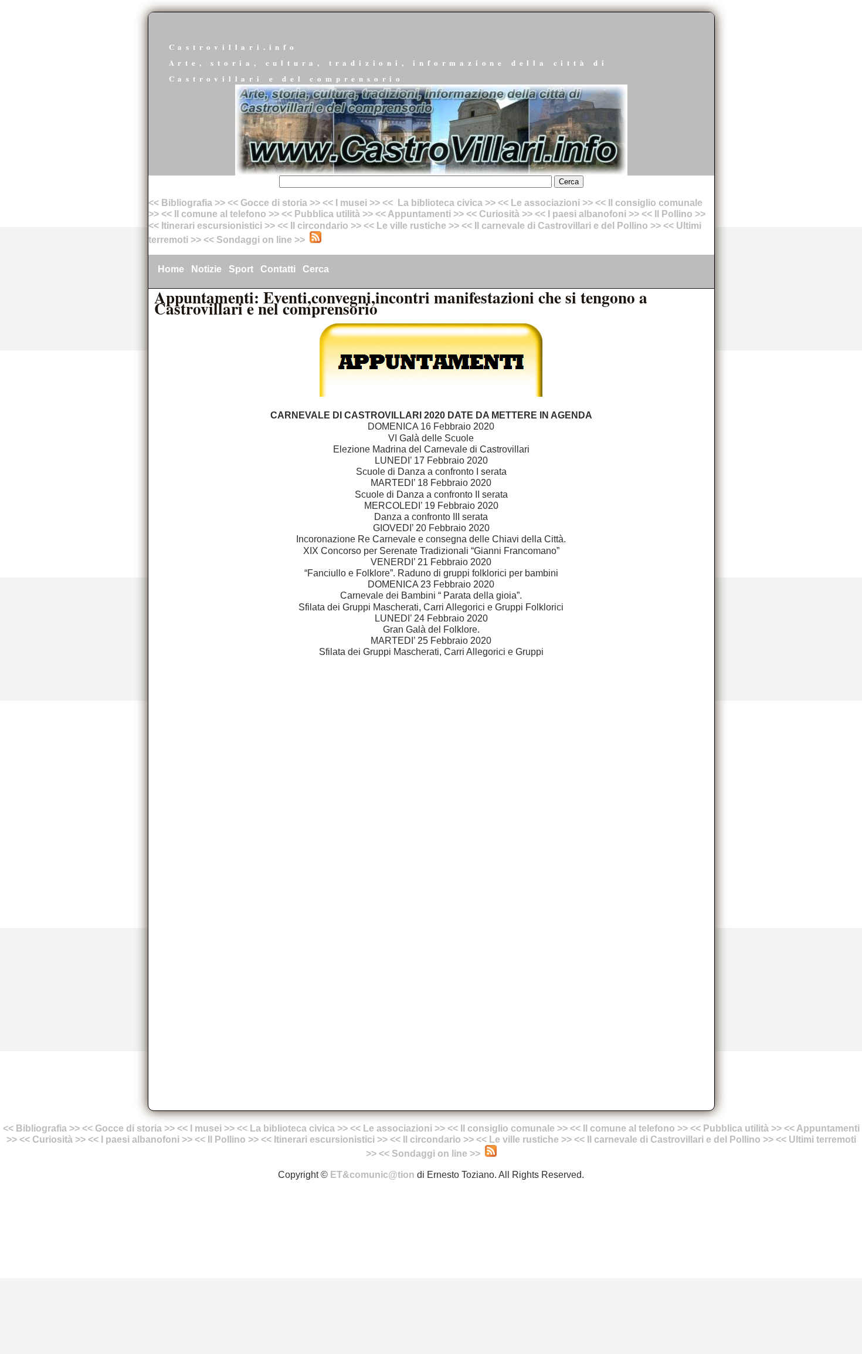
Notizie (206, 269)
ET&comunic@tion (372, 1175)
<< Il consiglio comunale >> (507, 1128)
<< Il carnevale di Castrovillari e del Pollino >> (561, 226)
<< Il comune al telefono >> (221, 214)
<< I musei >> (352, 203)
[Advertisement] (431, 753)
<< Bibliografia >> (186, 203)
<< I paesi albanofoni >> (587, 214)
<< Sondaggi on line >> (254, 240)
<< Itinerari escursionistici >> (211, 226)
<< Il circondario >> (319, 226)
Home (171, 269)
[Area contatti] (202, 240)
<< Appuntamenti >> (419, 214)
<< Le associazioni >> (545, 203)
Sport (241, 269)
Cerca (316, 269)
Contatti (278, 269)
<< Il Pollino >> (673, 214)
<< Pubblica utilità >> (327, 214)
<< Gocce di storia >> (274, 203)
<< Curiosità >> (499, 214)
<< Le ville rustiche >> (411, 226)
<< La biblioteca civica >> (439, 203)
